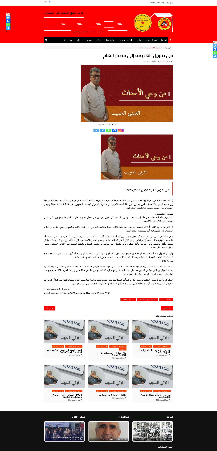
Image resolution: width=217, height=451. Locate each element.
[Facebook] (8, 21)
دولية (71, 40)
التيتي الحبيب (165, 299)
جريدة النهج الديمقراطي (147, 299)
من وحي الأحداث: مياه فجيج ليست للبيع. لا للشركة (154, 351)
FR (65, 40)
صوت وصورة (161, 2)
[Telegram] (8, 28)
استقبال (164, 40)
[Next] (168, 431)
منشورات (122, 349)
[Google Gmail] (8, 14)
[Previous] (92, 431)
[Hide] (6, 32)
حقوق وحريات (88, 40)
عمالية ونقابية (109, 40)
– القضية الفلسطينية (126, 40)
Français (152, 2)
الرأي (78, 40)
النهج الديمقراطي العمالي (147, 40)
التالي (51, 308)
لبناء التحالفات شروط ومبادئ (112, 395)
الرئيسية (170, 2)
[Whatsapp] (8, 24)
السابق (165, 308)
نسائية (98, 40)
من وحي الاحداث (148, 61)
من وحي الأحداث (127, 299)
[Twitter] (8, 17)
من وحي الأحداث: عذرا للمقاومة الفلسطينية (156, 396)
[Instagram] (121, 130)
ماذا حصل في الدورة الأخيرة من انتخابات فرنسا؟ (111, 354)
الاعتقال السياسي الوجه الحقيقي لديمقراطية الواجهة (66, 396)
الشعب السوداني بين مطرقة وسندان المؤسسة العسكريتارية (64, 351)
